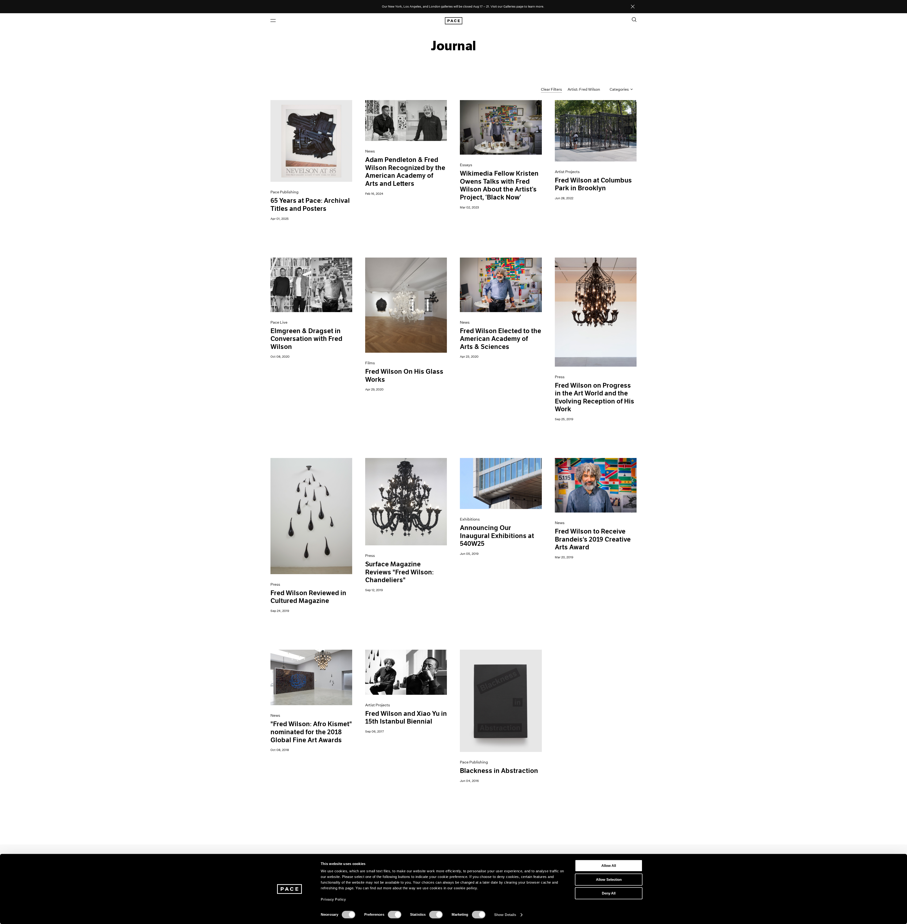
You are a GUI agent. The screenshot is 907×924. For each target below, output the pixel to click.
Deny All (609, 893)
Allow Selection (609, 879)
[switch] (394, 914)
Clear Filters (551, 89)
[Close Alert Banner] (633, 7)
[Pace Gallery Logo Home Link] (453, 20)
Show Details (505, 915)
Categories (619, 89)
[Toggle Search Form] (634, 19)
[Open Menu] (273, 20)
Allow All (608, 866)
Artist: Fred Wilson (584, 89)
